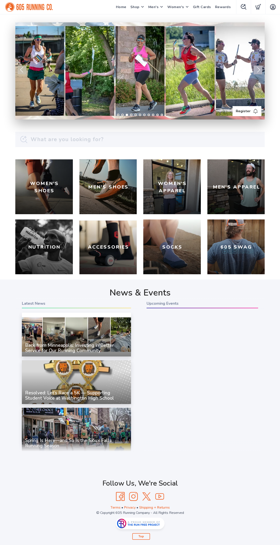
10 (157, 115)
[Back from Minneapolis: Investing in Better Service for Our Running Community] (76, 356)
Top (141, 536)
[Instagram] (133, 496)
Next (258, 70)
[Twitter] (146, 496)
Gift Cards (202, 7)
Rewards (223, 7)
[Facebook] (120, 496)
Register (243, 111)
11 (162, 115)
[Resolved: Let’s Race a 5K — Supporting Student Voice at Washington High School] (76, 404)
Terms (115, 507)
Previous (22, 70)
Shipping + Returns (154, 507)
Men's (153, 7)
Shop (135, 7)
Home (121, 7)
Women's (175, 7)
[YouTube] (159, 496)
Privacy (130, 507)
